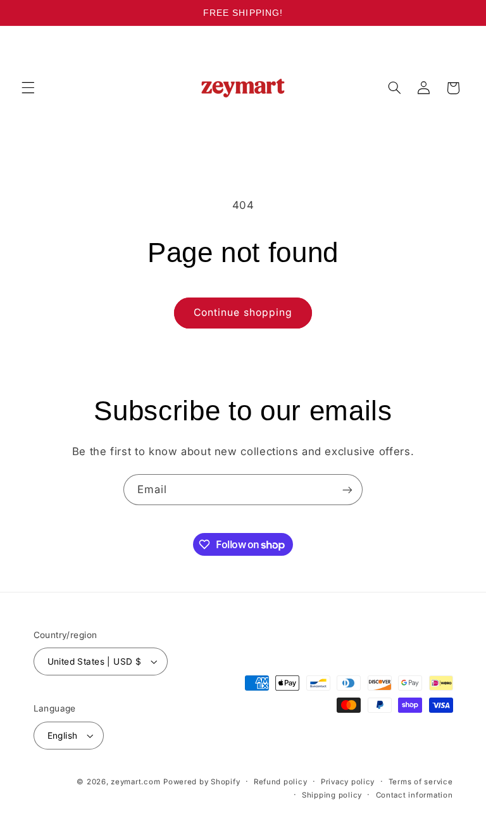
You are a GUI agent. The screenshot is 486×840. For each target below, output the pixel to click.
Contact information (414, 795)
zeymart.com (135, 781)
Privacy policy (348, 781)
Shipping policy (332, 795)
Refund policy (281, 781)
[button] (27, 88)
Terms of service (421, 781)
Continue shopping (243, 312)
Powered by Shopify (201, 781)
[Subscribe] (347, 489)
